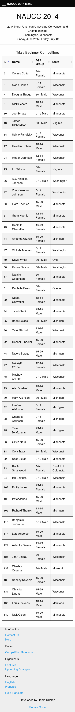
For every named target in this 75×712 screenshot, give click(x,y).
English (10, 682)
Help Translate (14, 693)
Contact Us (12, 635)
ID (5, 62)
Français (10, 687)
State (55, 62)
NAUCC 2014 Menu (19, 4)
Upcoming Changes (17, 669)
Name (16, 62)
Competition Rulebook (19, 652)
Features (10, 665)
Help (8, 639)
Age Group (40, 62)
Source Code (37, 707)
